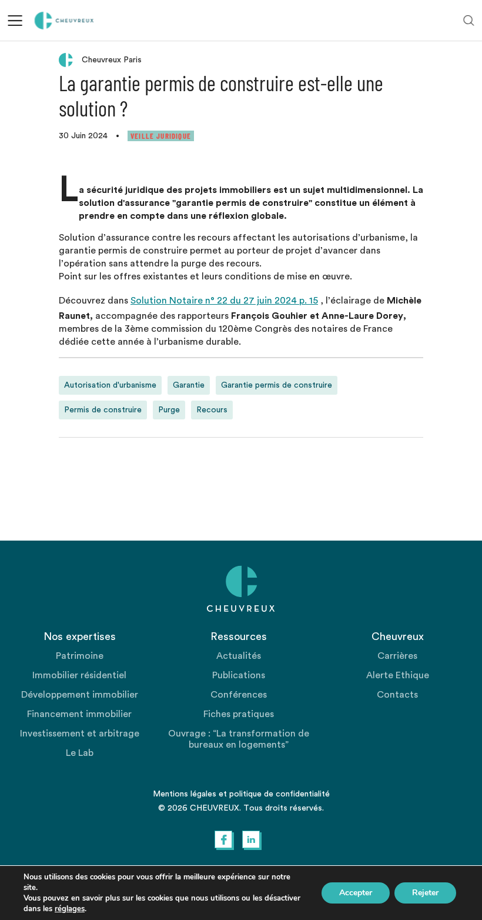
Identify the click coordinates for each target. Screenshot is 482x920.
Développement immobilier (79, 694)
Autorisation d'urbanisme (110, 385)
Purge (169, 410)
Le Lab (79, 753)
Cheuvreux (64, 20)
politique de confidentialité (279, 794)
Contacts (397, 694)
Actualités (238, 656)
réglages (70, 909)
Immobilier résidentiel (79, 675)
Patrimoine (79, 656)
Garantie (189, 385)
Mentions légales (184, 794)
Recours (211, 410)
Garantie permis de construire (276, 385)
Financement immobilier (79, 714)
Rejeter (425, 892)
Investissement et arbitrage (79, 733)
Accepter (355, 892)
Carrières (397, 656)
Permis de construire (103, 410)
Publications (238, 675)
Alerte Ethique (397, 675)
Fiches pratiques (238, 714)
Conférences (238, 694)
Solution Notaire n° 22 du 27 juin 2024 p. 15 (224, 300)
